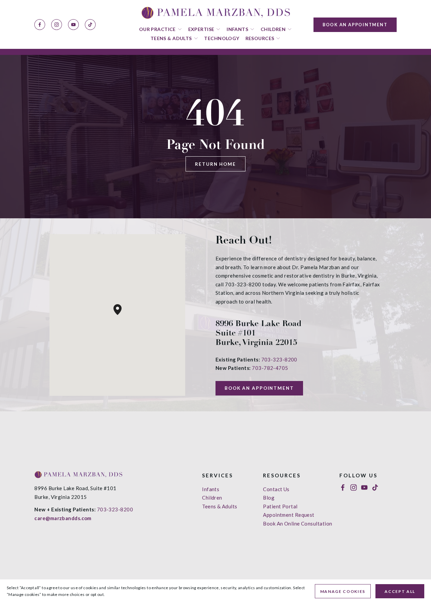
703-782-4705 (270, 368)
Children (212, 498)
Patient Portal (280, 506)
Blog (268, 498)
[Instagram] (56, 24)
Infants (210, 489)
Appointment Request (288, 515)
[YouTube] (73, 24)
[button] (121, 315)
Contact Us (276, 489)
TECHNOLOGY (221, 38)
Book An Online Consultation (297, 523)
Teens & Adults (219, 506)
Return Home (215, 164)
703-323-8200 (279, 359)
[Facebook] (39, 24)
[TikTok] (90, 24)
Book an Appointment (355, 24)
